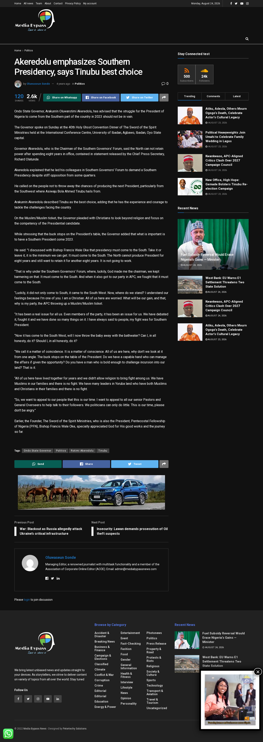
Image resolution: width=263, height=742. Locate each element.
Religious (152, 666)
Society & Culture (152, 673)
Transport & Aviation (154, 692)
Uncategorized (156, 708)
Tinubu (102, 450)
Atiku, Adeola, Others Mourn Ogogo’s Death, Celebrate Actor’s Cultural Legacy (226, 113)
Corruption (102, 680)
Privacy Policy (73, 3)
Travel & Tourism (152, 701)
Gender (126, 659)
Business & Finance (102, 648)
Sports (151, 680)
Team (39, 3)
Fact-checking (131, 643)
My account (90, 3)
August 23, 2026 (216, 339)
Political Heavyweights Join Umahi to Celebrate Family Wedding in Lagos (225, 137)
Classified (101, 664)
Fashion (126, 649)
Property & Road (153, 650)
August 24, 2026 (192, 265)
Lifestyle (126, 687)
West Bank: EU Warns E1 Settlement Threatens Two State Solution (224, 282)
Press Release (156, 643)
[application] (230, 699)
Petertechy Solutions (75, 728)
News (124, 693)
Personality (128, 703)
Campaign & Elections (103, 657)
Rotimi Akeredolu (82, 450)
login (27, 599)
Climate (100, 669)
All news (28, 3)
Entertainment (130, 633)
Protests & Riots (153, 659)
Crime (99, 685)
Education (101, 701)
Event (124, 638)
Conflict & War (104, 674)
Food (124, 654)
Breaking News (105, 641)
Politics (28, 50)
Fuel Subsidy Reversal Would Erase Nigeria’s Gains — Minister (223, 637)
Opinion (126, 698)
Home (17, 3)
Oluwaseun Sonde (38, 83)
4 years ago (63, 83)
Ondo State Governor (37, 450)
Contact (58, 3)
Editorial (100, 690)
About (48, 3)
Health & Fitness (126, 675)
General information (129, 666)
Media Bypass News (34, 728)
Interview (127, 682)
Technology (154, 685)
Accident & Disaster (102, 634)
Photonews (154, 633)
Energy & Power (105, 707)
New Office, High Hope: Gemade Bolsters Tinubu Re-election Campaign (226, 184)
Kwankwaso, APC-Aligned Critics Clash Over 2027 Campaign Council (224, 160)
